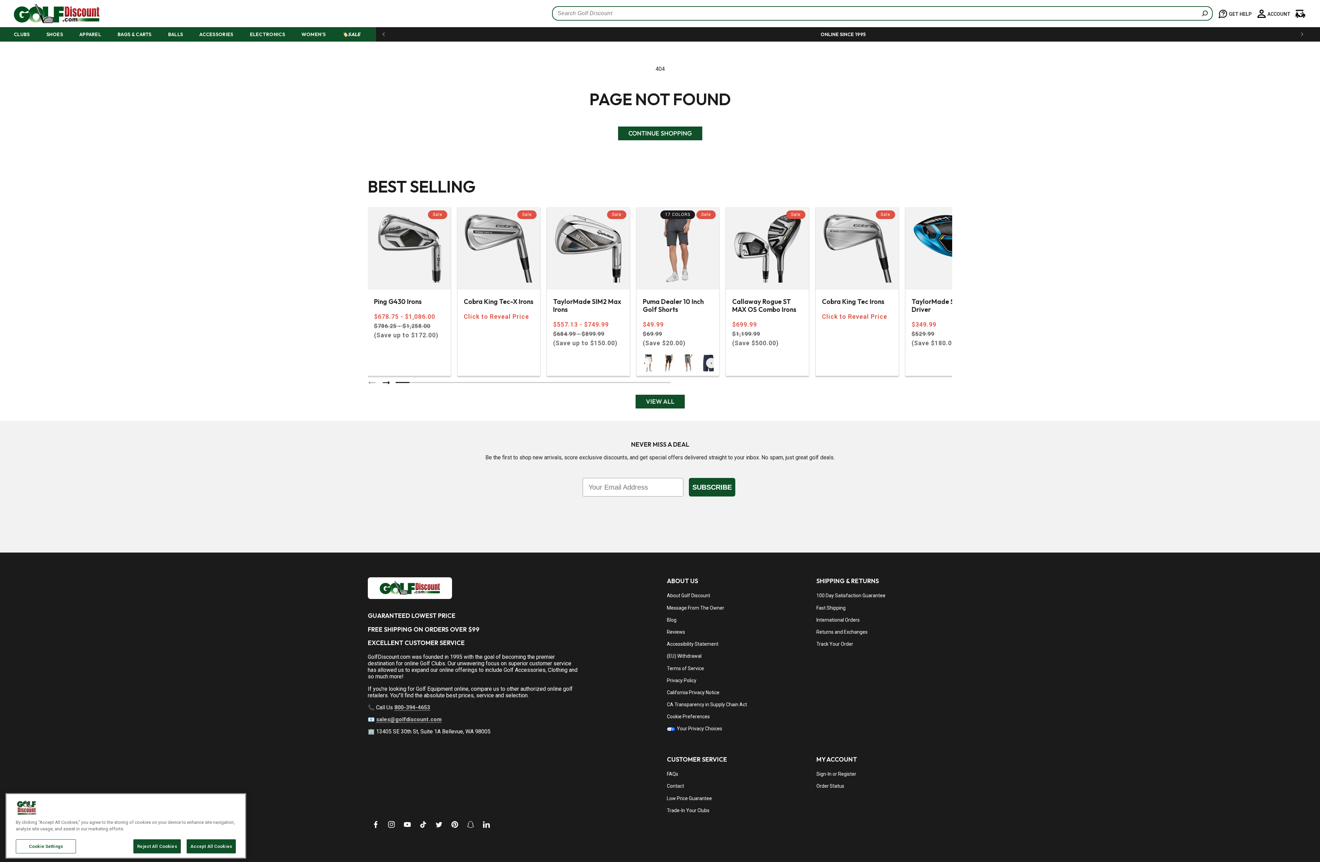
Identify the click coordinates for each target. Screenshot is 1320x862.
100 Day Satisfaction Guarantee (851, 595)
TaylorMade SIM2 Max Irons (587, 306)
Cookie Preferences (688, 716)
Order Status (830, 786)
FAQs (672, 774)
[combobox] (882, 13)
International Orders (838, 620)
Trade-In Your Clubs (688, 810)
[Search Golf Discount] (1204, 13)
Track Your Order (834, 644)
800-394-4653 (412, 707)
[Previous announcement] (384, 34)
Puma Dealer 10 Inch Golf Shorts (673, 306)
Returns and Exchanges (842, 632)
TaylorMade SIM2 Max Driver (946, 306)
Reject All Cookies (157, 846)
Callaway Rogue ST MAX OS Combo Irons (764, 306)
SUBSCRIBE (712, 487)
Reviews (676, 632)
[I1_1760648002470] (1261, 836)
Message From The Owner (695, 608)
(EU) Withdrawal (684, 656)
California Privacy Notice (693, 692)
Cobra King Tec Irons (853, 302)
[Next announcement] (1302, 34)
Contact (675, 786)
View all (660, 401)
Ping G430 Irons (398, 302)
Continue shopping (660, 133)
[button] (28, 34)
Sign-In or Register (836, 774)
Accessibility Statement (692, 644)
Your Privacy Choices (699, 728)
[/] (51, 13)
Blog (671, 620)
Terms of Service (685, 668)
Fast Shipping (831, 608)
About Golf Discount (688, 595)
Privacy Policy (681, 680)
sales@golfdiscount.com (409, 719)
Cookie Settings (46, 846)
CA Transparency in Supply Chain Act (707, 704)
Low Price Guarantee (689, 798)
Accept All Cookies (211, 846)
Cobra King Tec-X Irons (499, 302)
